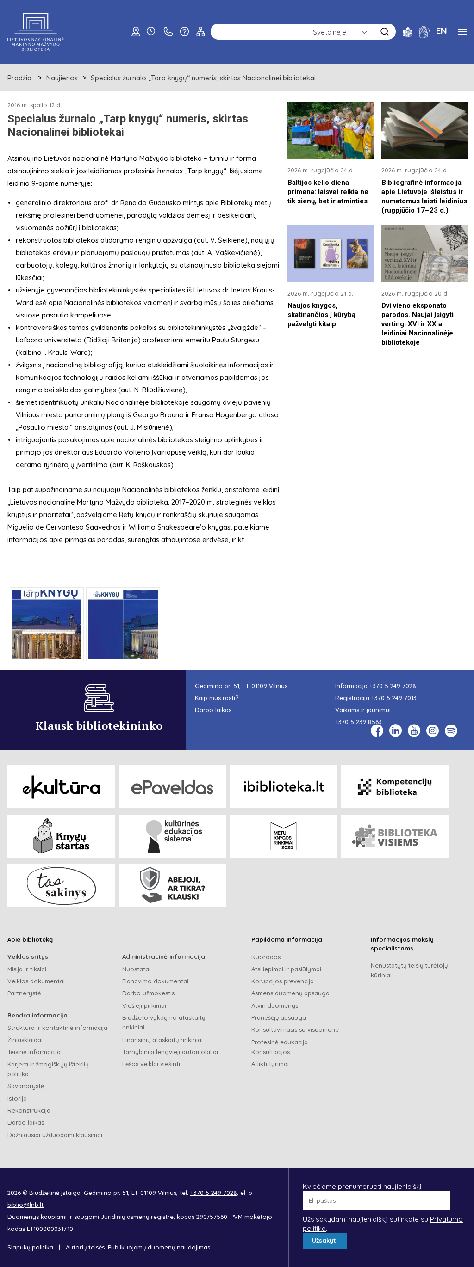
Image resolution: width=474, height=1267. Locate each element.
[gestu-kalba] (424, 31)
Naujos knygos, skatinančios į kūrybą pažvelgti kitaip (321, 314)
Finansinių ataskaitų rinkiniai (162, 1039)
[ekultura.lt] (61, 786)
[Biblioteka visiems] (395, 836)
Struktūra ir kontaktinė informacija (57, 1027)
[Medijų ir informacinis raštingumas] (172, 885)
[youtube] (414, 731)
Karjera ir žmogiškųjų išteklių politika (47, 1069)
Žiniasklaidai (25, 1039)
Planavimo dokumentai (155, 981)
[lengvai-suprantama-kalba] (407, 31)
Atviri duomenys (274, 1005)
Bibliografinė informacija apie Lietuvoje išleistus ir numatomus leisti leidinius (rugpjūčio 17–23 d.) (424, 196)
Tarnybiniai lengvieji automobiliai (170, 1051)
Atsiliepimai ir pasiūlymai (286, 969)
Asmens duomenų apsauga (290, 993)
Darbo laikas (25, 1122)
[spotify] (451, 731)
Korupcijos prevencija (282, 981)
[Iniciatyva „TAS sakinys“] (61, 885)
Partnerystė (24, 993)
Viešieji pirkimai (144, 1005)
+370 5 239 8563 (358, 721)
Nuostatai (136, 969)
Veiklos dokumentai (36, 981)
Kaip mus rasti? (216, 697)
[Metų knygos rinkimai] (283, 836)
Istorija (17, 1098)
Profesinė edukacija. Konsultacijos (280, 1046)
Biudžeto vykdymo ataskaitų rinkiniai (163, 1022)
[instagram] (432, 731)
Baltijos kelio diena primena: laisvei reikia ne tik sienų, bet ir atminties (327, 191)
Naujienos (62, 77)
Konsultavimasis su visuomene (295, 1029)
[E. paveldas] (172, 786)
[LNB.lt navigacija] (462, 32)
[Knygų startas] (61, 836)
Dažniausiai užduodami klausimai (54, 1135)
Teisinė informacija (34, 1051)
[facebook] (377, 731)
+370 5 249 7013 (394, 697)
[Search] (385, 32)
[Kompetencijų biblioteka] (395, 786)
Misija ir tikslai (26, 969)
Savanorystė (25, 1086)
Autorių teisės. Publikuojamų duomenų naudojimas (138, 1247)
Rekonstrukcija (28, 1110)
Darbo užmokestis (148, 993)
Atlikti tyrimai (270, 1063)
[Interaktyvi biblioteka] (283, 786)
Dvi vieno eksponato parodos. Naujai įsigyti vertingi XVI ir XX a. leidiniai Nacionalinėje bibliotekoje (417, 324)
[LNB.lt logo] (35, 32)
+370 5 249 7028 (392, 685)
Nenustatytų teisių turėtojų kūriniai (409, 970)
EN (441, 30)
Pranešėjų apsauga (278, 1017)
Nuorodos (266, 957)
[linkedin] (395, 731)
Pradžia (19, 77)
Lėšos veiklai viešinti (151, 1063)
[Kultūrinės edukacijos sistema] (172, 836)
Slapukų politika (30, 1247)
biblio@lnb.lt (25, 1204)
